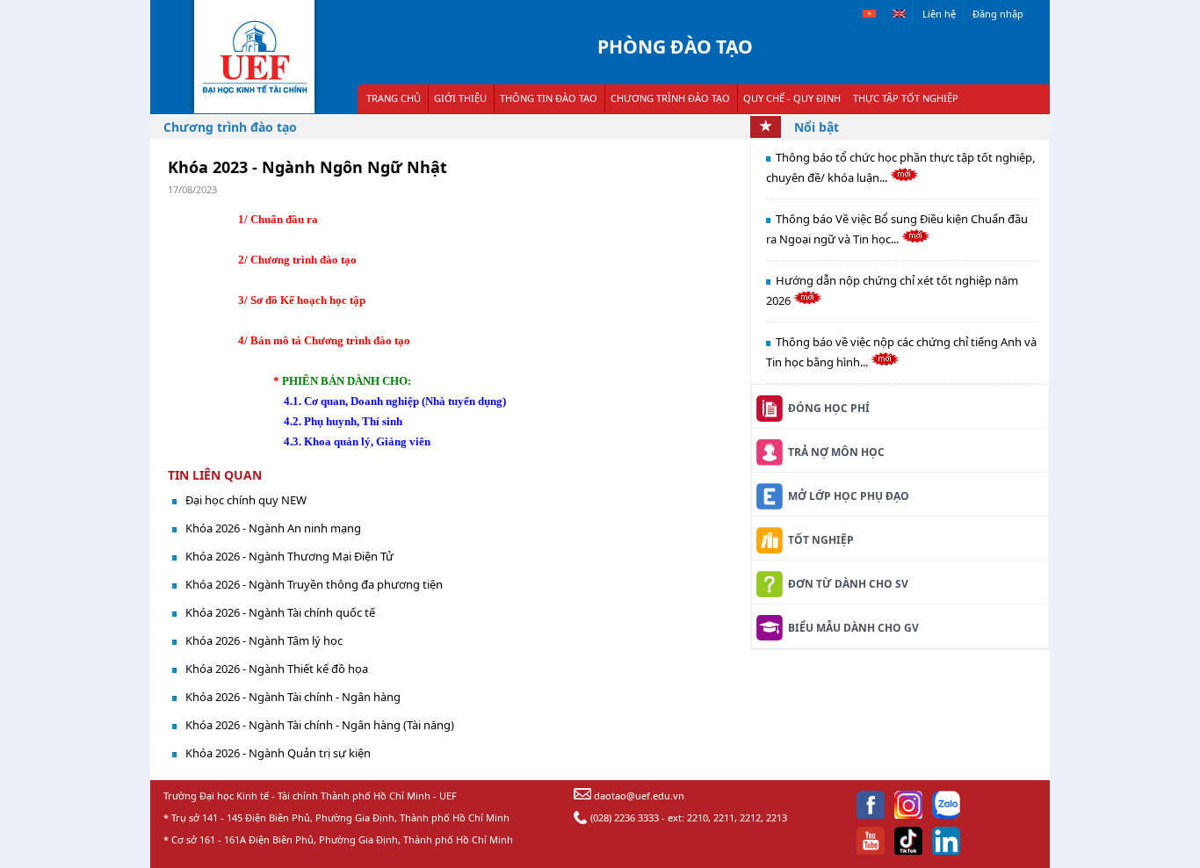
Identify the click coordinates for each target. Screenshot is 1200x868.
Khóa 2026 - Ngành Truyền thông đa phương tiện (314, 584)
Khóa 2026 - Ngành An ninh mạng (273, 528)
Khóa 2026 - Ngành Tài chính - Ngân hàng (293, 697)
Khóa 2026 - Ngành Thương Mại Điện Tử (289, 556)
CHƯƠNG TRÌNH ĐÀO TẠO (670, 98)
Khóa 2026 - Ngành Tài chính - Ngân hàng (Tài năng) (319, 725)
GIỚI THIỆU (460, 98)
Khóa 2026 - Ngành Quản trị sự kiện (278, 753)
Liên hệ (939, 13)
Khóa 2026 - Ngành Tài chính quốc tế (280, 612)
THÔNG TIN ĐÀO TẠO (548, 98)
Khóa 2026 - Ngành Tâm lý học (264, 640)
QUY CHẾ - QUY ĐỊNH (792, 98)
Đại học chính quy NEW (246, 500)
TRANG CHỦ (393, 98)
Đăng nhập (997, 13)
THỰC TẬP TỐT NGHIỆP (905, 98)
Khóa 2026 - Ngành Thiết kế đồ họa (276, 668)
